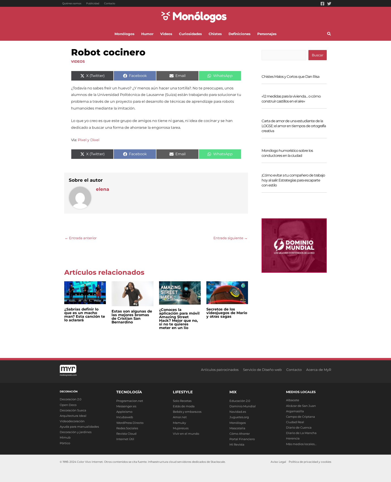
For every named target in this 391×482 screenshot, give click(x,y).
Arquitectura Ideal (73, 416)
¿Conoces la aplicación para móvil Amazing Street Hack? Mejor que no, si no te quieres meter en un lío (179, 319)
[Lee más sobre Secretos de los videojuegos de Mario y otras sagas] (227, 292)
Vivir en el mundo (186, 433)
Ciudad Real (295, 422)
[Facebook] (322, 4)
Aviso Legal (278, 461)
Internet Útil (125, 439)
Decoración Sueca (73, 410)
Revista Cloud (126, 433)
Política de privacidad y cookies (310, 461)
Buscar (317, 55)
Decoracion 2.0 (70, 399)
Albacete (292, 400)
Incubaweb (124, 417)
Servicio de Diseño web (262, 369)
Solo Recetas (182, 401)
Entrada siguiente (230, 238)
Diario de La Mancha (301, 433)
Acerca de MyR (318, 369)
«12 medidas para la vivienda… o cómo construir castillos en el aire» (291, 98)
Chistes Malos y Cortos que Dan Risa (290, 76)
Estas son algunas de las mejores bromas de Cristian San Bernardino (132, 316)
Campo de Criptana (300, 416)
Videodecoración (72, 421)
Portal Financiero (242, 439)
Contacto (109, 3)
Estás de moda (184, 406)
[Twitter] (329, 4)
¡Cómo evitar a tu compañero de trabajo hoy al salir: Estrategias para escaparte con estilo (293, 180)
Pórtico (65, 443)
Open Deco (68, 405)
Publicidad (92, 3)
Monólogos (237, 423)
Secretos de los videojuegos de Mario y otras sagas (226, 313)
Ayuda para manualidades (79, 426)
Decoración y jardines (75, 432)
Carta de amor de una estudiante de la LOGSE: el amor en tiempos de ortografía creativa (294, 126)
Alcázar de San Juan (301, 406)
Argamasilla (295, 411)
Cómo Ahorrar (239, 433)
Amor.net (180, 417)
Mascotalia (237, 428)
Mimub (65, 437)
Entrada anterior (81, 238)
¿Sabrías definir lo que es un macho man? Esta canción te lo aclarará (84, 314)
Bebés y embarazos (187, 411)
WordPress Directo (129, 423)
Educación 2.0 (239, 401)
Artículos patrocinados (219, 369)
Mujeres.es (180, 428)
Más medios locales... (301, 444)
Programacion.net (129, 401)
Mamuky (179, 423)
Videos (78, 61)
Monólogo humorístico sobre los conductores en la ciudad (287, 153)
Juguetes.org (239, 417)
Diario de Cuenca (299, 427)
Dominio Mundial (242, 406)
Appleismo (124, 411)
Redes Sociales (127, 428)
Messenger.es (126, 406)
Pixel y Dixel (88, 140)
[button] (329, 34)
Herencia (293, 438)
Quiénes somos (71, 3)
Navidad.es (237, 411)
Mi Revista (236, 444)
